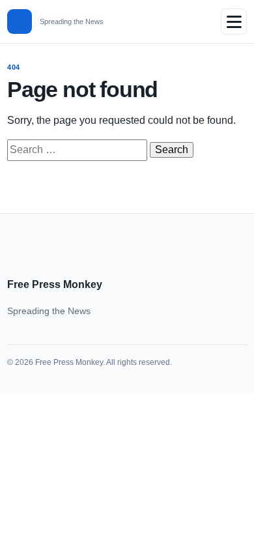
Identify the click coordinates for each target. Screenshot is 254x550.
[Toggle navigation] (234, 21)
